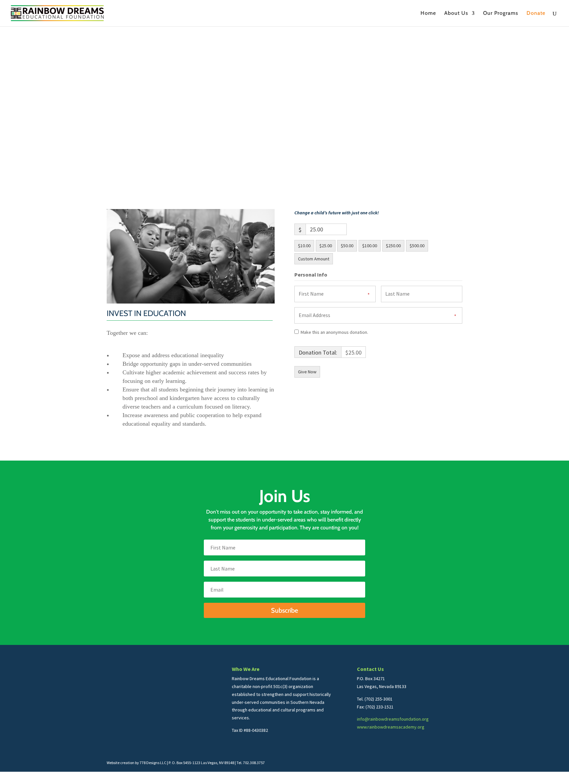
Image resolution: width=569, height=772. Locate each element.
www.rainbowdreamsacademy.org (390, 727)
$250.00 (393, 246)
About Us (456, 13)
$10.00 (304, 246)
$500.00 (417, 246)
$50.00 (347, 246)
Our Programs (500, 13)
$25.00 (325, 246)
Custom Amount (313, 259)
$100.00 (369, 246)
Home (428, 13)
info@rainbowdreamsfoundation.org (393, 719)
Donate (536, 13)
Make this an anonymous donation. (334, 332)
